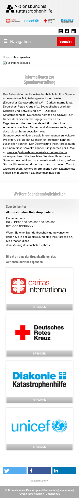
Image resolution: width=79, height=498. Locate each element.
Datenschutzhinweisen (45, 172)
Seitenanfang (38, 480)
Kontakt (53, 490)
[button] (15, 470)
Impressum (66, 490)
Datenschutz (53, 493)
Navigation (19, 41)
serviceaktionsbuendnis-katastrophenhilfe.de (37, 152)
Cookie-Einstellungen (31, 493)
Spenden (66, 41)
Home (6, 57)
